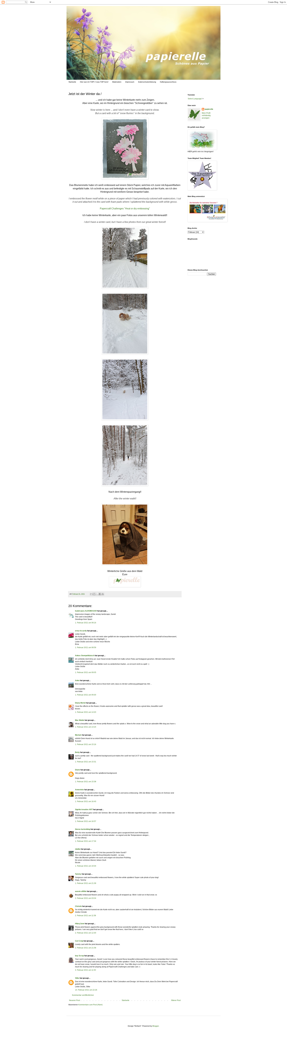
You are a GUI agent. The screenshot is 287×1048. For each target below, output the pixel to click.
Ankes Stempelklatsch (84, 656)
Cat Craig (79, 941)
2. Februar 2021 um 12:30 (85, 933)
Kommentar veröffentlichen (83, 995)
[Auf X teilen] (97, 594)
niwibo (77, 849)
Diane (77, 770)
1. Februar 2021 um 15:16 (85, 744)
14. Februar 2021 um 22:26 (86, 990)
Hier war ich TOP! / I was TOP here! (94, 82)
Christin (78, 906)
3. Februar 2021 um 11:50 (85, 970)
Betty (77, 752)
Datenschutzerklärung (147, 82)
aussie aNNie (80, 891)
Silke (77, 978)
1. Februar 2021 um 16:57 (85, 821)
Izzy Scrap (79, 956)
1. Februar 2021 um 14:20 (85, 712)
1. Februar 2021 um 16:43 (85, 801)
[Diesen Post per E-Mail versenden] (91, 594)
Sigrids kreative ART (84, 809)
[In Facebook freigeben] (99, 594)
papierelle (209, 109)
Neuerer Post (74, 1000)
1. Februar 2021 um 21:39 (85, 883)
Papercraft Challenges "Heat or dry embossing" (125, 208)
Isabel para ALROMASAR (86, 611)
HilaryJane (79, 924)
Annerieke (79, 790)
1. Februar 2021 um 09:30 (85, 695)
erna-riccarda (81, 631)
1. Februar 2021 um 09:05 (85, 672)
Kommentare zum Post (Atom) (90, 1005)
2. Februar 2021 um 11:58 (85, 915)
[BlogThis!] (94, 594)
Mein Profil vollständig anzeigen (206, 115)
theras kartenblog (82, 829)
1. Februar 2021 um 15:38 (85, 782)
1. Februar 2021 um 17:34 (85, 841)
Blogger (155, 1026)
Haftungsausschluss (168, 82)
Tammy (78, 874)
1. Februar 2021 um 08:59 (85, 647)
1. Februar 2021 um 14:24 (85, 727)
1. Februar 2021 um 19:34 (85, 866)
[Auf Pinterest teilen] (102, 594)
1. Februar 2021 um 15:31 (85, 762)
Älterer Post (176, 1000)
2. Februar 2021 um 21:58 (85, 948)
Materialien (116, 82)
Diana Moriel (80, 703)
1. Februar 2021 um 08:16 (85, 623)
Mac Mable (79, 720)
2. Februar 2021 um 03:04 (85, 898)
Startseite (72, 82)
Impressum (129, 82)
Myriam (78, 735)
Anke (77, 680)
